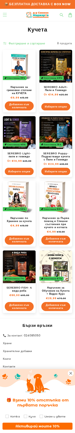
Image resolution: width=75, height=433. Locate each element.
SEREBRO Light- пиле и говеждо (19, 155)
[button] (62, 15)
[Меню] (5, 15)
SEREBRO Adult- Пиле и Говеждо (56, 88)
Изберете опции (56, 106)
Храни (7, 343)
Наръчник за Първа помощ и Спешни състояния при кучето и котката (55, 222)
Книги (7, 359)
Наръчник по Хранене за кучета (19, 219)
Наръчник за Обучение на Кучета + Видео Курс (55, 290)
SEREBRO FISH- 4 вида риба (19, 289)
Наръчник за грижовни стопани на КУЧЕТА (19, 90)
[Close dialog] (71, 373)
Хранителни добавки (17, 351)
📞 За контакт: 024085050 (22, 335)
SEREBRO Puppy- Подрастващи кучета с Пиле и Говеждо (56, 156)
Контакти (9, 366)
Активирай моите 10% (38, 426)
